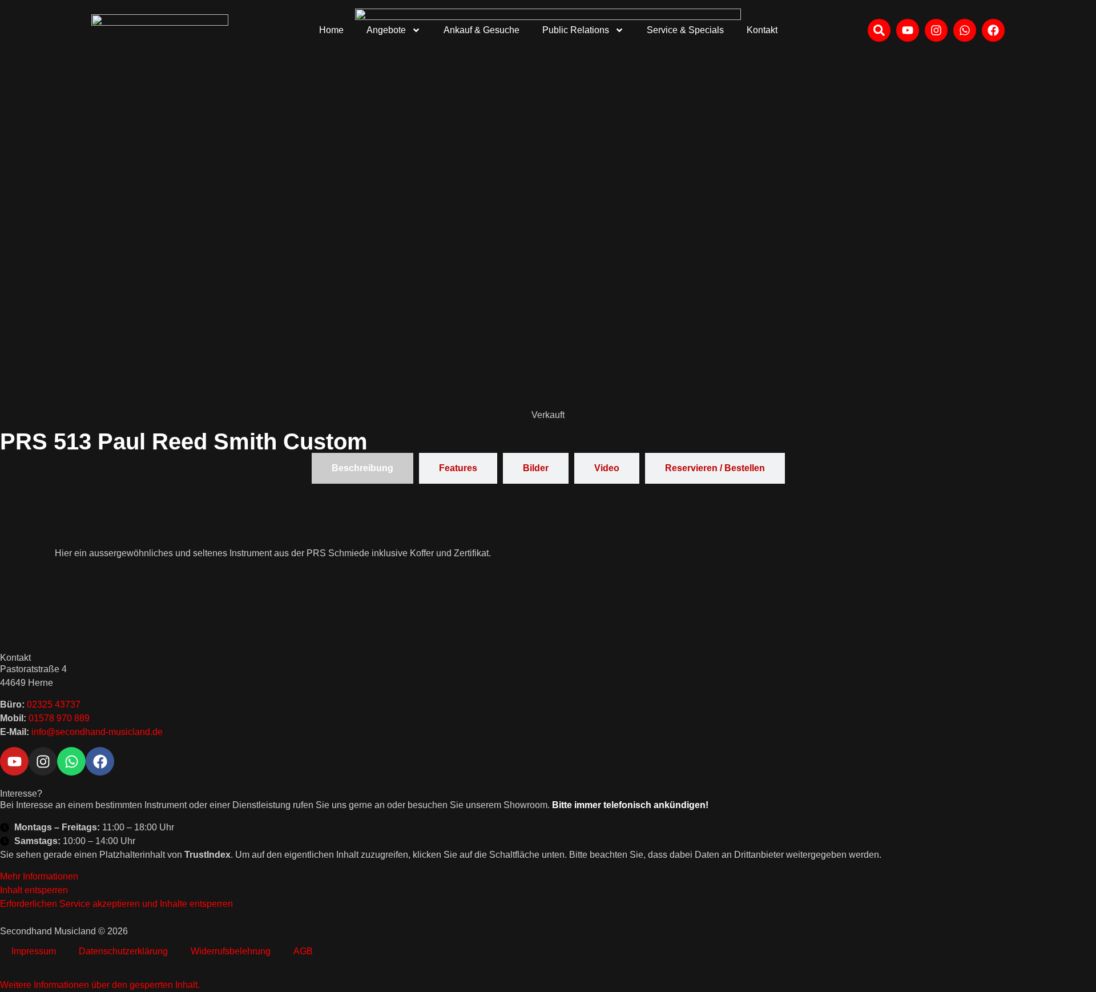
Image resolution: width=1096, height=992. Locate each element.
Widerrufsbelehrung (231, 951)
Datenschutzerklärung (123, 951)
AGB (303, 951)
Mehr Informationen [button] (39, 876)
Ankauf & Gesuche (481, 30)
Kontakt (762, 30)
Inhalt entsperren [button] (34, 890)
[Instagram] (43, 761)
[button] (100, 985)
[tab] (362, 468)
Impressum (33, 951)
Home (331, 30)
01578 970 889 (59, 718)
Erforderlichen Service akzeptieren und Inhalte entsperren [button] (116, 904)
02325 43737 (53, 704)
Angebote (386, 30)
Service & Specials (685, 30)
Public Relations (575, 30)
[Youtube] (14, 761)
